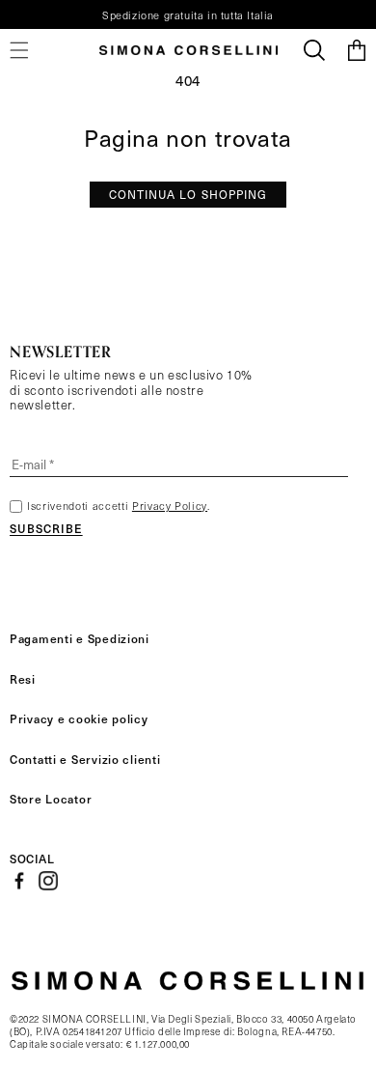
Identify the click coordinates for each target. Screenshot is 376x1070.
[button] (314, 50)
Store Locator (51, 798)
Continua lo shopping (188, 194)
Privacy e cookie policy (79, 718)
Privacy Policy (169, 505)
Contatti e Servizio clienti (85, 759)
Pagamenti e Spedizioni (79, 638)
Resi (23, 679)
